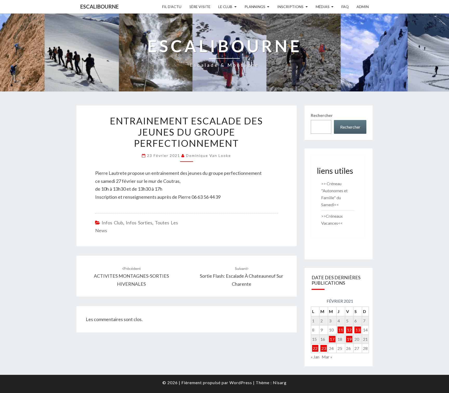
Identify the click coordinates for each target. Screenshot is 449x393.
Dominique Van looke (208, 155)
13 (357, 329)
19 (349, 339)
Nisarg (280, 382)
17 (332, 339)
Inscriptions (290, 6)
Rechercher (322, 115)
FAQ (345, 6)
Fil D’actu (171, 6)
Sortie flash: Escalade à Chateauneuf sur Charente (241, 276)
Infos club (112, 222)
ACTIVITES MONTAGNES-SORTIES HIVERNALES (131, 276)
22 (315, 348)
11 (340, 329)
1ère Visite (199, 6)
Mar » (327, 356)
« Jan (315, 356)
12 (349, 329)
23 (323, 348)
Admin (362, 6)
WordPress (240, 382)
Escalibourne (99, 6)
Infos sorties (139, 222)
